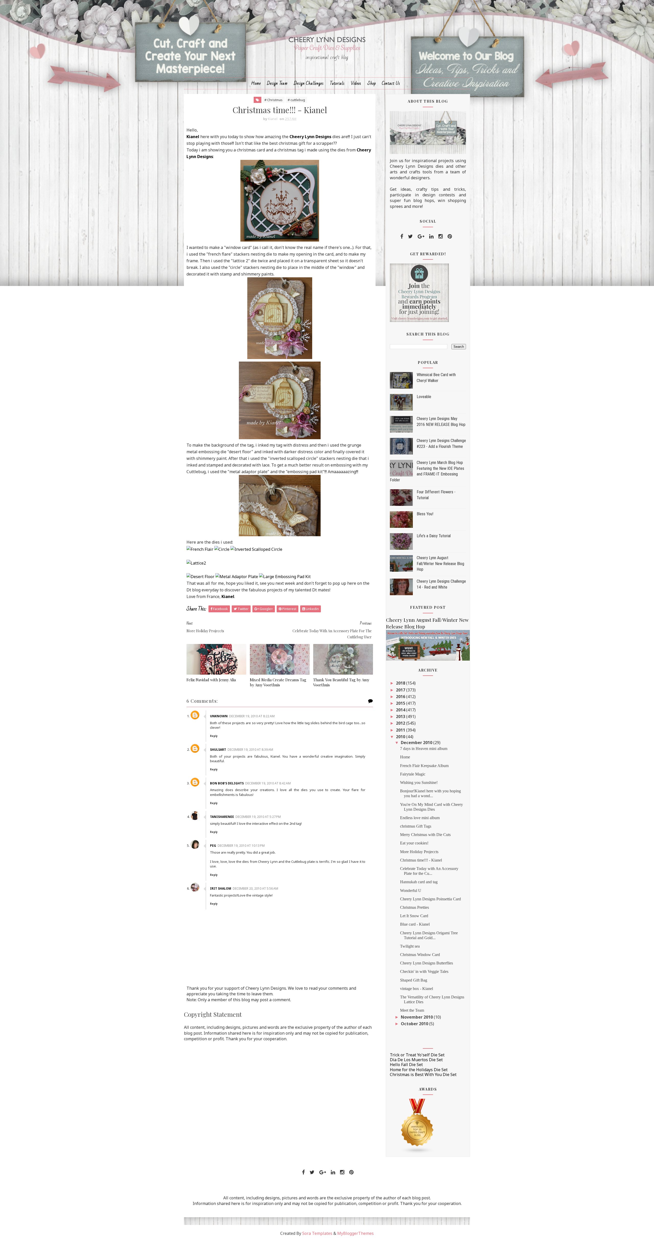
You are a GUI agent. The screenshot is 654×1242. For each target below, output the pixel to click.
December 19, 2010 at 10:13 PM (241, 845)
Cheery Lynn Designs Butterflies (426, 963)
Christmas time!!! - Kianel (421, 860)
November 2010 (417, 1017)
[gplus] (421, 236)
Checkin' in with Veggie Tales (424, 971)
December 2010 (417, 742)
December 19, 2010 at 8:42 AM (268, 783)
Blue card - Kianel (415, 924)
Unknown (219, 716)
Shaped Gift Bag (413, 980)
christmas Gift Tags (415, 826)
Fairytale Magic (412, 774)
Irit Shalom (220, 888)
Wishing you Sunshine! (419, 782)
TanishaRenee (222, 817)
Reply (214, 736)
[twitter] (410, 236)
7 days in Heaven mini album (423, 748)
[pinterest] (450, 236)
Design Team (277, 83)
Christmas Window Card (420, 954)
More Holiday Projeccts (419, 852)
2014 (401, 710)
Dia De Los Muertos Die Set (416, 1059)
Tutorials (337, 83)
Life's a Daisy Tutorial (434, 535)
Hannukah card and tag (419, 882)
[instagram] (440, 236)
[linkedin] (431, 236)
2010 (401, 736)
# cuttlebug (296, 100)
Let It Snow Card (414, 916)
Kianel (192, 136)
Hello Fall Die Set (406, 1064)
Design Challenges (309, 83)
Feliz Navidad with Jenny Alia (211, 679)
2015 (401, 703)
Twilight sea (410, 946)
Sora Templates (317, 1233)
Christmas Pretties (414, 907)
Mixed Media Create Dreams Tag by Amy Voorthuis (278, 682)
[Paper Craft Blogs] (417, 1126)
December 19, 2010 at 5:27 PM (258, 817)
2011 (401, 730)
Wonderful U (410, 890)
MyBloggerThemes (355, 1233)
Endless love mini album (420, 818)
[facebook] (401, 236)
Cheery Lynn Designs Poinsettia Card (430, 899)
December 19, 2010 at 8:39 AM (250, 749)
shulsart (218, 749)
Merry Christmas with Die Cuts (425, 834)
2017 (401, 690)
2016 (401, 696)
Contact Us (391, 83)
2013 (401, 716)
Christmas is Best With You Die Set (423, 1074)
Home (256, 83)
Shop (371, 83)
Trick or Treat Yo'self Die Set (417, 1055)
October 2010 (415, 1023)
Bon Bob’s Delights (227, 783)
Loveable (424, 396)
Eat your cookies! (414, 843)
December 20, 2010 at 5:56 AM (255, 888)
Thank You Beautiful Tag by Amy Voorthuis (341, 682)
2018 (401, 683)
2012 (401, 723)
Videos (356, 83)
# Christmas (273, 100)
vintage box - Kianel (416, 988)
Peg (213, 845)
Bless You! (425, 513)
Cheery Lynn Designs (310, 136)
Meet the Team (412, 1010)
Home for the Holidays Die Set (419, 1069)
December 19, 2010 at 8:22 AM (252, 716)
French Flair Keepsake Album (424, 765)
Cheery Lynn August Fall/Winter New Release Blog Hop (440, 563)
